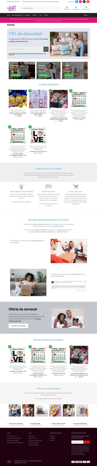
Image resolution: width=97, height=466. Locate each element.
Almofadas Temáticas (59, 116)
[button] (18, 326)
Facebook (52, 436)
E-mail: (80, 442)
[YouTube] (87, 1)
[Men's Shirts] (22, 70)
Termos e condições (33, 442)
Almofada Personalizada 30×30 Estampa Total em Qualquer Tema (59, 118)
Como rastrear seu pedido (35, 440)
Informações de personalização (15, 442)
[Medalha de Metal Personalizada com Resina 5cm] (18, 99)
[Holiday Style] (48, 70)
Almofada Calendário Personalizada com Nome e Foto (18, 154)
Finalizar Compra (86, 9)
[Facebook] (76, 1)
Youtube (52, 440)
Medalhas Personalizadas (18, 111)
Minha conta (31, 436)
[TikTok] (84, 1)
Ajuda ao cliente (76, 9)
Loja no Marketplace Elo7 (57, 276)
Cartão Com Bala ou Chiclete (37, 111)
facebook (16, 242)
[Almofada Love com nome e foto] (38, 135)
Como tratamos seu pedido (14, 438)
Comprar (18, 124)
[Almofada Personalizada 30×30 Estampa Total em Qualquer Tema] (58, 99)
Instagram (52, 438)
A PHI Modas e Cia (11, 436)
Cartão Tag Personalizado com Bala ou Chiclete (38, 113)
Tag (45, 111)
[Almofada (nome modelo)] (79, 99)
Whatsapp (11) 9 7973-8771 (13, 1)
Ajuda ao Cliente (32, 438)
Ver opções (58, 124)
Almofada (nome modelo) (79, 117)
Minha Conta (67, 9)
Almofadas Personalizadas (58, 115)
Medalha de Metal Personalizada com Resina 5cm (17, 113)
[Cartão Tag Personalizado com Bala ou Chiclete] (38, 99)
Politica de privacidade (12, 440)
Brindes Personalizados (20, 110)
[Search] (45, 49)
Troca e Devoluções (33, 445)
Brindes (11, 110)
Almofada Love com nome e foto (38, 151)
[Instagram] (80, 1)
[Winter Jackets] (75, 70)
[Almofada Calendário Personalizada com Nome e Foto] (18, 135)
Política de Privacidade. (78, 454)
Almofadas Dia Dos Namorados (58, 113)
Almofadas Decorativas (61, 112)
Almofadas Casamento (55, 110)
